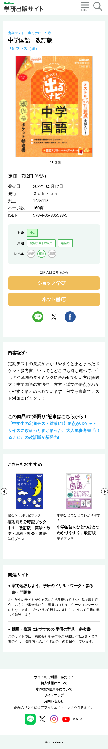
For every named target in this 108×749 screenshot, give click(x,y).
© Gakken (54, 742)
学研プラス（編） (23, 48)
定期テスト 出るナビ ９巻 (29, 33)
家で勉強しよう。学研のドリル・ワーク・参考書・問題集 (52, 588)
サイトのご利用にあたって (54, 677)
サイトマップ (54, 695)
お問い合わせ (54, 701)
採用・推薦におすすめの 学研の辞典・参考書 (51, 629)
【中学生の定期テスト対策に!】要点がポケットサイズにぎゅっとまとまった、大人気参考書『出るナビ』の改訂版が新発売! (53, 430)
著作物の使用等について (54, 689)
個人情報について (54, 683)
